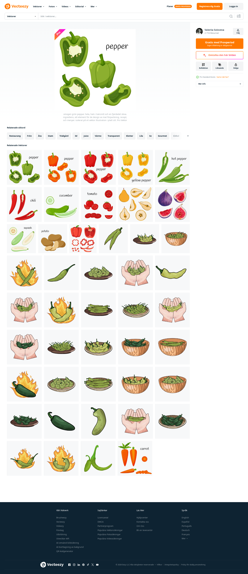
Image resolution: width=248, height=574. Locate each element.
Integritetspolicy (172, 564)
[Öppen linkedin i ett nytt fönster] (79, 564)
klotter (129, 135)
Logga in (233, 6)
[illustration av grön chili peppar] (113, 238)
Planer (170, 6)
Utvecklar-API (62, 538)
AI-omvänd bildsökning (67, 542)
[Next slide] (185, 135)
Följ (238, 33)
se (150, 135)
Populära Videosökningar (110, 538)
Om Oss (140, 526)
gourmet (162, 135)
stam (50, 135)
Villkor (159, 564)
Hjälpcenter (142, 517)
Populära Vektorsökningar (110, 530)
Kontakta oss (143, 521)
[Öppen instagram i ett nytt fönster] (74, 564)
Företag (60, 530)
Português (187, 526)
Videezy (60, 526)
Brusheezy (61, 517)
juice (86, 135)
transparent (114, 135)
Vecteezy (60, 521)
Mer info (202, 84)
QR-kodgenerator (64, 551)
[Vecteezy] (16, 6)
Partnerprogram (105, 526)
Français (186, 534)
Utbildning (61, 534)
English (185, 517)
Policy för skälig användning (193, 564)
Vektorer (37, 6)
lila (141, 135)
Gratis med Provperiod (219, 44)
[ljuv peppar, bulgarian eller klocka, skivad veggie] (83, 238)
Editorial (79, 6)
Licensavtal (103, 517)
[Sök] (231, 16)
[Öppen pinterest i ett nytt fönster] (83, 564)
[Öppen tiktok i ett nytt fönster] (88, 564)
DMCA (101, 521)
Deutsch (186, 530)
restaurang (15, 135)
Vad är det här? (223, 77)
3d (76, 135)
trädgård (64, 135)
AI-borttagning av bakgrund (70, 547)
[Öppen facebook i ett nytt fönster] (69, 564)
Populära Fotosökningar (109, 534)
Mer (93, 6)
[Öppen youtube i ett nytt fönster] (97, 564)
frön (29, 135)
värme (98, 135)
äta (40, 135)
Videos (65, 6)
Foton (52, 6)
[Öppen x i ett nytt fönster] (92, 564)
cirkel (176, 135)
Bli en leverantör (145, 530)
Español (185, 521)
